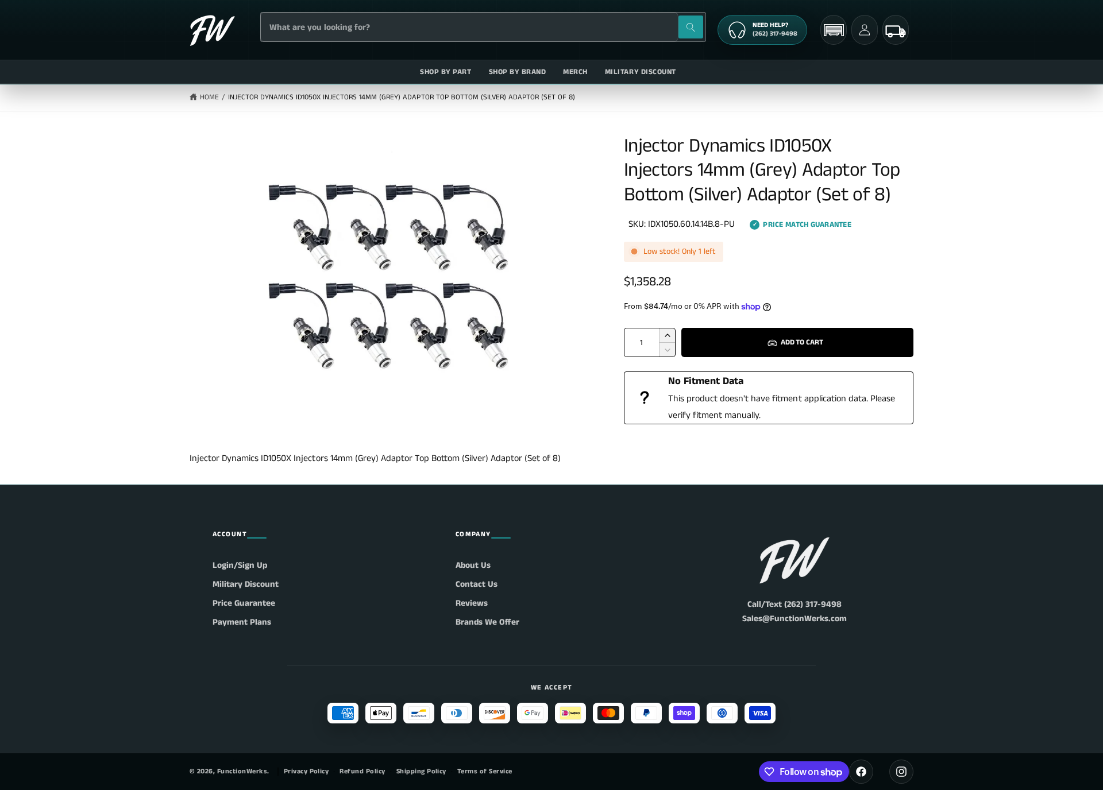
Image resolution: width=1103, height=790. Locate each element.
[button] (833, 30)
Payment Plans (242, 622)
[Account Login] (864, 30)
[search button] (690, 27)
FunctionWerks (242, 771)
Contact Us (476, 584)
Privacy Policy (306, 771)
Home (209, 97)
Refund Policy (362, 771)
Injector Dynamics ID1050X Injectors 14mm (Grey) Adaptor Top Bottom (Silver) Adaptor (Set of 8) (402, 97)
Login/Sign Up (240, 565)
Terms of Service (484, 771)
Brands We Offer (487, 622)
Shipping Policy (421, 771)
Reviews (472, 603)
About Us (473, 565)
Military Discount (246, 584)
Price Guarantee (244, 603)
